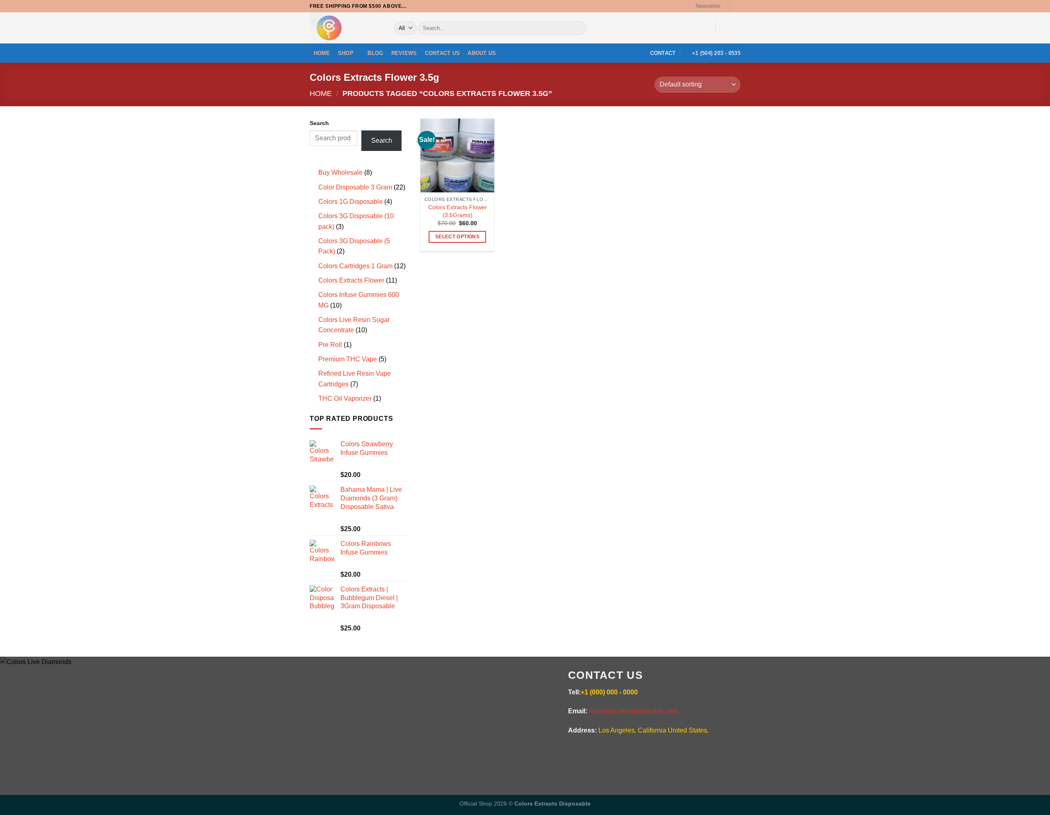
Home (322, 53)
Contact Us (442, 53)
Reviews (404, 53)
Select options (457, 236)
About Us (482, 53)
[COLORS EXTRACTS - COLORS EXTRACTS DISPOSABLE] (346, 27)
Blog (375, 53)
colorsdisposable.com (454, 713)
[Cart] (731, 27)
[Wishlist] (738, 6)
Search (319, 123)
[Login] (699, 27)
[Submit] (578, 28)
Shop (346, 53)
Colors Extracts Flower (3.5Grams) (457, 211)
